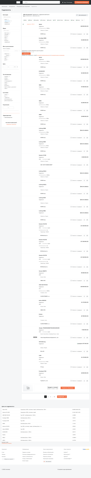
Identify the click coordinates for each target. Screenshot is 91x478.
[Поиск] (24, 2)
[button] (84, 34)
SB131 (40, 57)
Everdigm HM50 (42, 38)
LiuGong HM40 (42, 128)
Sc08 (40, 355)
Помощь (3, 454)
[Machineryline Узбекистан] (8, 2)
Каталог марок (25, 460)
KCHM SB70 (42, 71)
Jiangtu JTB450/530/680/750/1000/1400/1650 (49, 328)
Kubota (40, 314)
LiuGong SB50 (42, 141)
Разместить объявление (67, 387)
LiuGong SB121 (42, 171)
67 (54, 396)
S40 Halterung (42, 341)
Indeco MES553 (42, 300)
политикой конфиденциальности (43, 55)
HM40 (40, 114)
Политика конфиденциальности (28, 454)
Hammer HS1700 (43, 224)
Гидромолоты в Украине (7, 443)
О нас (3, 452)
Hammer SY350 (42, 155)
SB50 (40, 100)
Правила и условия (26, 452)
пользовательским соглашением (57, 55)
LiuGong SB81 (42, 210)
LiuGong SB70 (42, 197)
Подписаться (26, 53)
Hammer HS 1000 (6, 412)
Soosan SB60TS (43, 271)
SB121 (40, 24)
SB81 (40, 85)
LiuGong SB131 (42, 184)
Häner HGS (5, 409)
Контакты (4, 456)
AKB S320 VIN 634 (43, 284)
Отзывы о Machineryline (27, 458)
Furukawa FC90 (42, 371)
